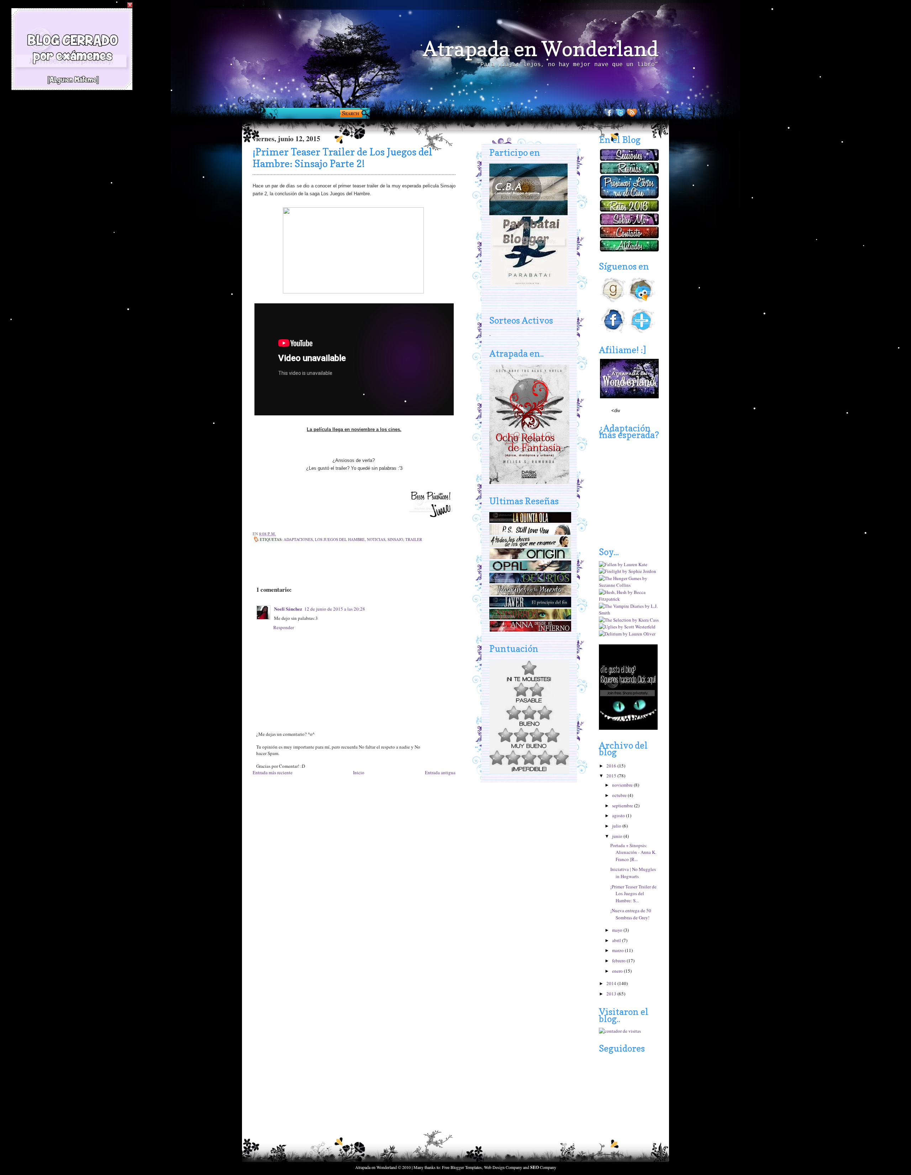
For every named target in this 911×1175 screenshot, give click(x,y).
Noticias (376, 539)
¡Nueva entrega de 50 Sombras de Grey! (630, 914)
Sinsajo (395, 539)
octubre (620, 795)
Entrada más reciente (273, 772)
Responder (283, 627)
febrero (619, 960)
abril (617, 940)
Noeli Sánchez (288, 608)
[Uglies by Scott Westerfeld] (627, 626)
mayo (617, 930)
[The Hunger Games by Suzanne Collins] (629, 585)
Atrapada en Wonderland (540, 48)
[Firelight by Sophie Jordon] (627, 571)
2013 (611, 993)
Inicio (358, 772)
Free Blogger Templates (462, 1167)
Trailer (413, 539)
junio (617, 836)
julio (617, 826)
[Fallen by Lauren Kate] (623, 564)
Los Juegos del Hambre (340, 539)
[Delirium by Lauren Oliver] (627, 634)
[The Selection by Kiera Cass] (629, 620)
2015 (611, 775)
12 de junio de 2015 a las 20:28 (334, 609)
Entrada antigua (440, 772)
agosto (619, 815)
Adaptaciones (298, 539)
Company (543, 1167)
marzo (618, 950)
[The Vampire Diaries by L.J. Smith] (629, 613)
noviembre (623, 785)
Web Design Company (503, 1167)
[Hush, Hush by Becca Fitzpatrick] (629, 599)
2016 (611, 765)
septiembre (623, 805)
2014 (611, 983)
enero (618, 971)
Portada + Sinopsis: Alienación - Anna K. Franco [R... (633, 852)
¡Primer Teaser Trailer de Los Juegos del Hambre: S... (633, 893)
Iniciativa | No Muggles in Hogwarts (633, 872)
